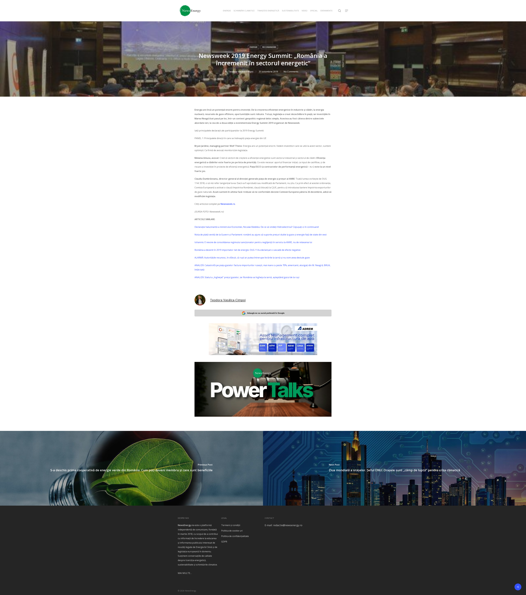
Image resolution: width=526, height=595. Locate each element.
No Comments (291, 71)
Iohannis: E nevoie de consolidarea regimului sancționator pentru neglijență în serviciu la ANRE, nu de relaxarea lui (253, 242)
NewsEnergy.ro (186, 525)
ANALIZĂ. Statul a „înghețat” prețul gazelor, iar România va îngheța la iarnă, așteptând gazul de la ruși (247, 277)
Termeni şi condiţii (230, 525)
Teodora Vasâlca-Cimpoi (240, 71)
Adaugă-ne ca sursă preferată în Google (266, 313)
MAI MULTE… (185, 573)
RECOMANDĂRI (269, 47)
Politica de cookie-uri (232, 530)
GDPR (224, 541)
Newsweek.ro (228, 203)
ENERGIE (254, 47)
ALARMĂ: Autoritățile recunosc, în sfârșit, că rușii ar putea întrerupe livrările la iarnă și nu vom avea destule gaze (252, 257)
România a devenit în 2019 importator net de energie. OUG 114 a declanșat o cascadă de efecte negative (248, 249)
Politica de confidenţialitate (235, 536)
